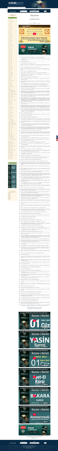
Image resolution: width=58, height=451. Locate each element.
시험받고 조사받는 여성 (13, 91)
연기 (11, 71)
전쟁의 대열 (11, 92)
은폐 (11, 117)
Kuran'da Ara (23, 445)
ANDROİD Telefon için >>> (31, 308)
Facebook (32, 445)
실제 (11, 102)
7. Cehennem (9, 197)
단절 (11, 98)
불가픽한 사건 (12, 86)
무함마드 (11, 75)
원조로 (11, 153)
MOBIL (17, 7)
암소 (11, 20)
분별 (11, 48)
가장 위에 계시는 (12, 124)
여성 (11, 22)
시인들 (11, 49)
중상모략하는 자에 (12, 146)
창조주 (11, 60)
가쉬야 (11, 125)
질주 (11, 141)
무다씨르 (11, 108)
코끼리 (11, 147)
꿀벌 (11, 37)
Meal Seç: (34, 441)
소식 (11, 113)
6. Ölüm (9, 196)
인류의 (11, 158)
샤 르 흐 (11, 133)
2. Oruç (9, 193)
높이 (11, 26)
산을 (11, 81)
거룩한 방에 (11, 136)
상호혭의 (11, 69)
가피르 (11, 66)
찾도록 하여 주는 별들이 (13, 123)
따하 (11, 42)
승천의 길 (11, 103)
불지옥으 (11, 154)
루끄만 (11, 55)
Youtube (35, 445)
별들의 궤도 (11, 122)
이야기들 (11, 52)
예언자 (11, 43)
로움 (11, 54)
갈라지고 (11, 118)
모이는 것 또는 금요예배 (13, 93)
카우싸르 (11, 151)
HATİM (20, 7)
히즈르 (11, 36)
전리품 (11, 27)
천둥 (11, 33)
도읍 (11, 128)
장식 (11, 70)
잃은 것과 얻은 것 (12, 96)
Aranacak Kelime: (23, 441)
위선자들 (11, 95)
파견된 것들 (11, 112)
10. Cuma (9, 199)
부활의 (11, 109)
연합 (11, 58)
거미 (11, 53)
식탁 (11, 23)
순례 (11, 44)
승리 (11, 76)
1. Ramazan (9, 192)
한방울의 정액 (12, 135)
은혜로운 (11, 85)
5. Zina (9, 195)
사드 (11, 64)
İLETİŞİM (24, 7)
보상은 (11, 82)
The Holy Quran (28, 445)
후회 (11, 28)
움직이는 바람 (12, 80)
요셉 (11, 32)
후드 (11, 31)
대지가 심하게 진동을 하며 (13, 140)
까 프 (11, 79)
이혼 (11, 97)
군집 (11, 65)
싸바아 (11, 59)
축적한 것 (11, 143)
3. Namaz (9, 194)
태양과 (11, 129)
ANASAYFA (9, 7)
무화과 (11, 134)
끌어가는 (11, 114)
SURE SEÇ (14, 7)
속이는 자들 (11, 119)
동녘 (11, 157)
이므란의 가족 (12, 21)
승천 (11, 38)
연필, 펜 (11, 101)
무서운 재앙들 (12, 142)
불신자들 (11, 152)
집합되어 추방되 (12, 90)
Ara (45, 11)
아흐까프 (11, 74)
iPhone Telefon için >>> (38, 308)
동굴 (11, 39)
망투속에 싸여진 (12, 107)
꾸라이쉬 (11, 148)
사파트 (11, 63)
